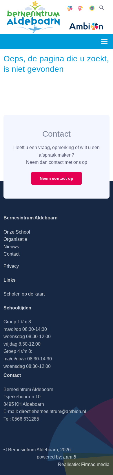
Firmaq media (95, 464)
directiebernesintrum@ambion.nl (52, 411)
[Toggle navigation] (104, 41)
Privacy (11, 266)
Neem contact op (56, 178)
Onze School (16, 232)
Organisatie (15, 239)
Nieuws (11, 246)
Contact (11, 254)
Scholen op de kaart (24, 293)
